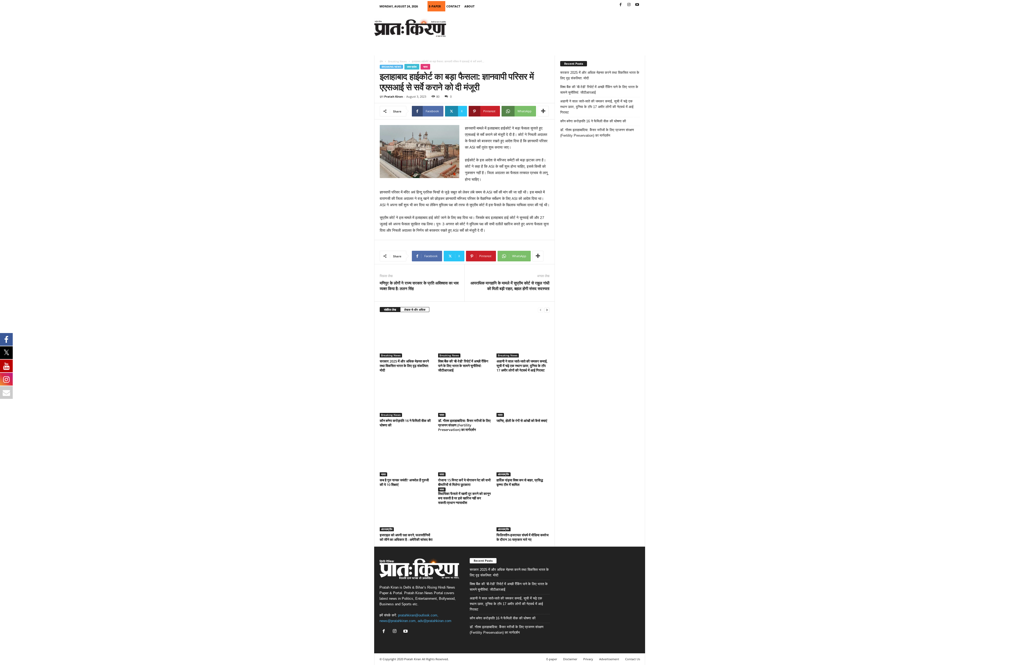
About (469, 6)
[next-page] (547, 310)
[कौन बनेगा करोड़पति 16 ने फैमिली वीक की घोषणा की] (406, 397)
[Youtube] (637, 5)
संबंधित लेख (390, 310)
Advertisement (609, 659)
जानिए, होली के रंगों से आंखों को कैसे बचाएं (521, 420)
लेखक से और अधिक (414, 310)
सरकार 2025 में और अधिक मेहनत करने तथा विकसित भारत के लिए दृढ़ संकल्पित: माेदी (404, 366)
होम (381, 61)
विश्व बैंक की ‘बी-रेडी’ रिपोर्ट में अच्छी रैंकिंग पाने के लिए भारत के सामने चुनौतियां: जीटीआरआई (463, 366)
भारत (425, 66)
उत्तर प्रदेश (412, 66)
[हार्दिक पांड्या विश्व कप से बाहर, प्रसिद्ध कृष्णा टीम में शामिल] (523, 456)
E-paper (551, 659)
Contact (453, 6)
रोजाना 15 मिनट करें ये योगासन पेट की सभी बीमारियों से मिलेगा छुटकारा (464, 482)
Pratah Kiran (393, 96)
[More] (543, 111)
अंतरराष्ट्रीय (503, 474)
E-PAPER (435, 6)
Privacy (588, 659)
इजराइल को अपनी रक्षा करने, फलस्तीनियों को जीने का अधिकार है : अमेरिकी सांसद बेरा (406, 537)
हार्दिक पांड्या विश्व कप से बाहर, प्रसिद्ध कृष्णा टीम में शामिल (519, 482)
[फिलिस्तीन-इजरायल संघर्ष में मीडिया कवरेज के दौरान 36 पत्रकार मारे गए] (523, 511)
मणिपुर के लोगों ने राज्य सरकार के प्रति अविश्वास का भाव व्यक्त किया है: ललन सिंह (419, 285)
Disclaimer (570, 659)
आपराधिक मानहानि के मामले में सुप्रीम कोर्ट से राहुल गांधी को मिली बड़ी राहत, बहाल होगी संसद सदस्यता (509, 285)
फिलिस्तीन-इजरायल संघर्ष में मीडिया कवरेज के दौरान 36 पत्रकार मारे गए (522, 537)
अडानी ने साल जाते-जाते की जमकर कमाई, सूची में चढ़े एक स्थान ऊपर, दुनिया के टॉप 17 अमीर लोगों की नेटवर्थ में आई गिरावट (521, 366)
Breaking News (397, 61)
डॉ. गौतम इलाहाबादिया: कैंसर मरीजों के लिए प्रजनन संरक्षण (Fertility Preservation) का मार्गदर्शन (464, 425)
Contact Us (632, 659)
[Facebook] (621, 5)
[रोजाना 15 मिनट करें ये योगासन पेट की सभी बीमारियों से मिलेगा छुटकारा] (464, 456)
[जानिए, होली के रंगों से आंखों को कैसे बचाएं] (523, 397)
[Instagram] (629, 5)
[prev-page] (540, 310)
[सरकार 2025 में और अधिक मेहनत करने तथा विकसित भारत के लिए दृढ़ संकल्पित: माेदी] (406, 337)
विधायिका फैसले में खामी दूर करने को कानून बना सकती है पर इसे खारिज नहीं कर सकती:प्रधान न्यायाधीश (464, 498)
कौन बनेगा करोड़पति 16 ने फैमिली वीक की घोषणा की (405, 423)
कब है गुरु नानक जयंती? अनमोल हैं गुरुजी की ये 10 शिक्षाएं (404, 482)
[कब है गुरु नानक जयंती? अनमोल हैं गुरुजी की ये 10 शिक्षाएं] (406, 456)
